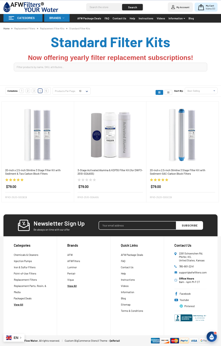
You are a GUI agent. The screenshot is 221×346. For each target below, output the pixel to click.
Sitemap (126, 304)
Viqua (70, 279)
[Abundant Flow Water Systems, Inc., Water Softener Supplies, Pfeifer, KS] (190, 319)
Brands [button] (55, 18)
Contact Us (119, 18)
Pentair (71, 273)
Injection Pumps (23, 261)
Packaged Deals (23, 298)
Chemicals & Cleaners (26, 254)
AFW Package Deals (89, 18)
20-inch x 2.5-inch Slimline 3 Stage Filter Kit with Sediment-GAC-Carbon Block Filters (177, 171)
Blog (191, 18)
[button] (211, 336)
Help (132, 18)
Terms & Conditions (132, 310)
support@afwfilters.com (193, 272)
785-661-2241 (186, 266)
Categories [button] (26, 18)
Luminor (72, 267)
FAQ (107, 18)
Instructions (146, 18)
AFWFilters (73, 261)
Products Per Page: (65, 90)
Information (176, 18)
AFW (70, 254)
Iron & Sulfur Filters (25, 267)
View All (18, 304)
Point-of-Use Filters (25, 273)
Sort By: (178, 90)
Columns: (12, 90)
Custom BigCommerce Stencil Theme (86, 340)
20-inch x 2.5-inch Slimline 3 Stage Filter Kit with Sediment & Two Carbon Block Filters (33, 171)
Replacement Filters (25, 279)
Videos (161, 18)
